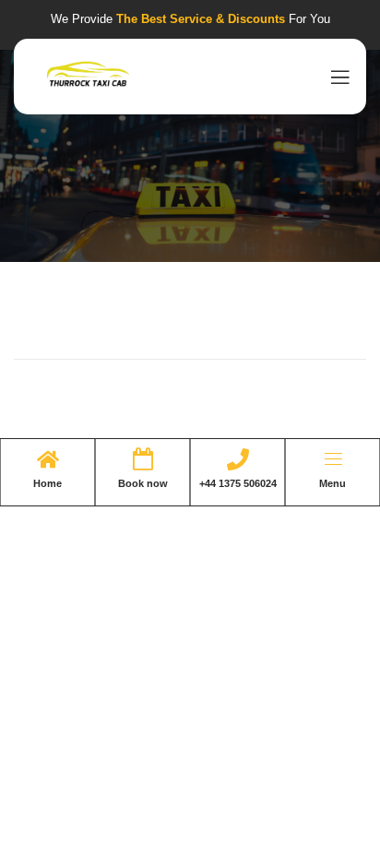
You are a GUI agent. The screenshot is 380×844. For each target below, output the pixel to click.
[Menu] (333, 459)
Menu (332, 483)
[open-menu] (335, 77)
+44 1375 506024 (238, 483)
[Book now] (143, 459)
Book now (143, 483)
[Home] (48, 459)
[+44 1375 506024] (238, 459)
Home (47, 483)
